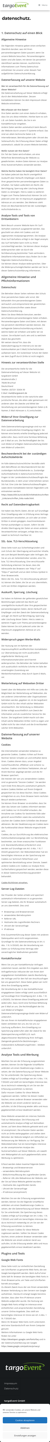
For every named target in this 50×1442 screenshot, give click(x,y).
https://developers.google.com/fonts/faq (20, 1339)
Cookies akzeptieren (25, 1420)
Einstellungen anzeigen (25, 1435)
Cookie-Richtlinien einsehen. (14, 882)
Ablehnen (25, 1428)
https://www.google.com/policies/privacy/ (20, 1346)
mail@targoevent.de (17, 393)
